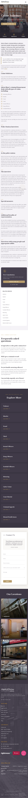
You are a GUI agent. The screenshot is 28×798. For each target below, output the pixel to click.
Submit (7, 581)
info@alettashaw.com (7, 748)
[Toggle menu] (25, 2)
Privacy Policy (2, 795)
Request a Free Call (8, 23)
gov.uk (5, 68)
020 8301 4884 (22, 23)
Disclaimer (7, 794)
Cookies (16, 794)
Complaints (12, 794)
